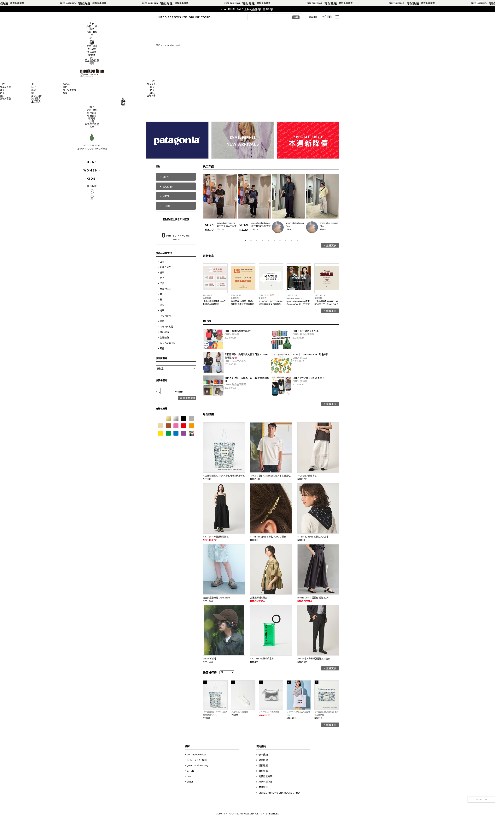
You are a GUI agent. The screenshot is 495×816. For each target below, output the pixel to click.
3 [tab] (257, 240)
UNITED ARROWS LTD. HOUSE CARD (279, 792)
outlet (190, 781)
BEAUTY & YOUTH (197, 760)
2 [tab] (251, 240)
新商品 (91, 55)
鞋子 (92, 38)
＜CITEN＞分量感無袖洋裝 (216, 537)
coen (189, 776)
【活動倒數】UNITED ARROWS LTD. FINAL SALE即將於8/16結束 (326, 304)
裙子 (2, 93)
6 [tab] (274, 240)
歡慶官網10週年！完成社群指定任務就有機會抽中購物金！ (242, 304)
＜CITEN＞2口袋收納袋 (269, 712)
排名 (92, 58)
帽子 (92, 43)
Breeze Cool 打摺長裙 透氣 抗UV (313, 598)
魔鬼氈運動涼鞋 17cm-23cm (216, 598)
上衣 (92, 23)
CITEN (190, 771)
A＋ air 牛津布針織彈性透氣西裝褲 (313, 658)
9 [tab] (292, 240)
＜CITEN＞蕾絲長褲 (307, 476)
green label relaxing (226, 223)
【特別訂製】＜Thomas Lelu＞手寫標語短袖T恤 (273, 476)
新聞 (92, 63)
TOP (158, 45)
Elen (278, 227)
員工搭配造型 (92, 60)
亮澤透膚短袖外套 (258, 598)
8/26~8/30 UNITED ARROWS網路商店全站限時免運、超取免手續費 (271, 304)
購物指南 (263, 771)
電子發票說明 (265, 776)
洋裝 (2, 96)
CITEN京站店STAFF (209, 227)
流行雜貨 (91, 49)
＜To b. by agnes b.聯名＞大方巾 (313, 537)
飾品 (92, 40)
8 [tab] (286, 240)
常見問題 (263, 760)
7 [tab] (280, 240)
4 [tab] (263, 240)
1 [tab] (245, 240)
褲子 (92, 29)
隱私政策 (263, 765)
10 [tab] (297, 240)
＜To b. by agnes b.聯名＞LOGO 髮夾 (268, 537)
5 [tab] (268, 240)
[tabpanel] (220, 204)
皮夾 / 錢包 (91, 46)
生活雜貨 (91, 52)
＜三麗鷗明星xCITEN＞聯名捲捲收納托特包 (224, 476)
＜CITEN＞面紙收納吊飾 (262, 658)
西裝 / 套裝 (91, 32)
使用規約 (263, 754)
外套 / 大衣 (91, 26)
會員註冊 (313, 17)
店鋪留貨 (263, 787)
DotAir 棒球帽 (209, 658)
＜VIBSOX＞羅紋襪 (239, 712)
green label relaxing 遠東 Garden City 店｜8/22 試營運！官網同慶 (298, 304)
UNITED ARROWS (197, 754)
